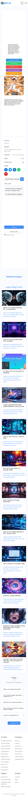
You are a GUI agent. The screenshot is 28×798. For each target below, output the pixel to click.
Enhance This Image (14, 66)
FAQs (16, 782)
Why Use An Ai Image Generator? (13, 702)
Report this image (10, 234)
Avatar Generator (5, 746)
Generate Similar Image (14, 73)
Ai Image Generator (6, 740)
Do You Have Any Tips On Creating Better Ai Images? (13, 709)
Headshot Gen (5, 756)
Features (17, 777)
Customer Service (6, 779)
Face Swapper (5, 762)
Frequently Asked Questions (6, 783)
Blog (16, 779)
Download (14, 227)
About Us (17, 740)
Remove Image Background (14, 70)
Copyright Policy (19, 759)
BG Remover (4, 754)
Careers (17, 743)
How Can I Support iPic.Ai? (11, 715)
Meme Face (4, 764)
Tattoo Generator (5, 759)
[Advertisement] (14, 26)
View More (13, 723)
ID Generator (4, 767)
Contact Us (18, 746)
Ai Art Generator (5, 743)
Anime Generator (5, 748)
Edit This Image (14, 63)
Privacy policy (19, 751)
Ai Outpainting (5, 751)
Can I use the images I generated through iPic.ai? (13, 696)
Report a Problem (6, 786)
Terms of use (18, 754)
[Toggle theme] (22, 3)
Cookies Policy (19, 756)
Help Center (4, 777)
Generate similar (14, 231)
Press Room (18, 748)
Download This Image (14, 60)
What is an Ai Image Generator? (12, 689)
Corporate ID (4, 769)
